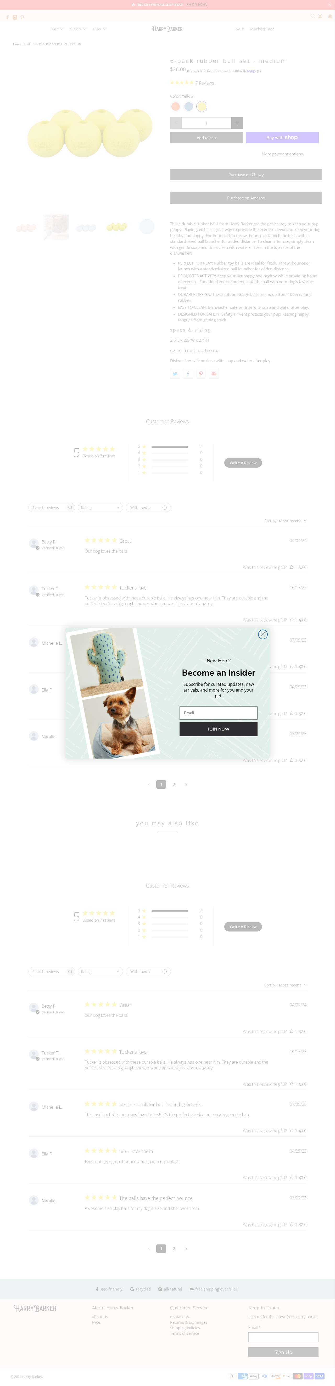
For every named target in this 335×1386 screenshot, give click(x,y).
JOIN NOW (219, 729)
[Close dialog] (262, 634)
